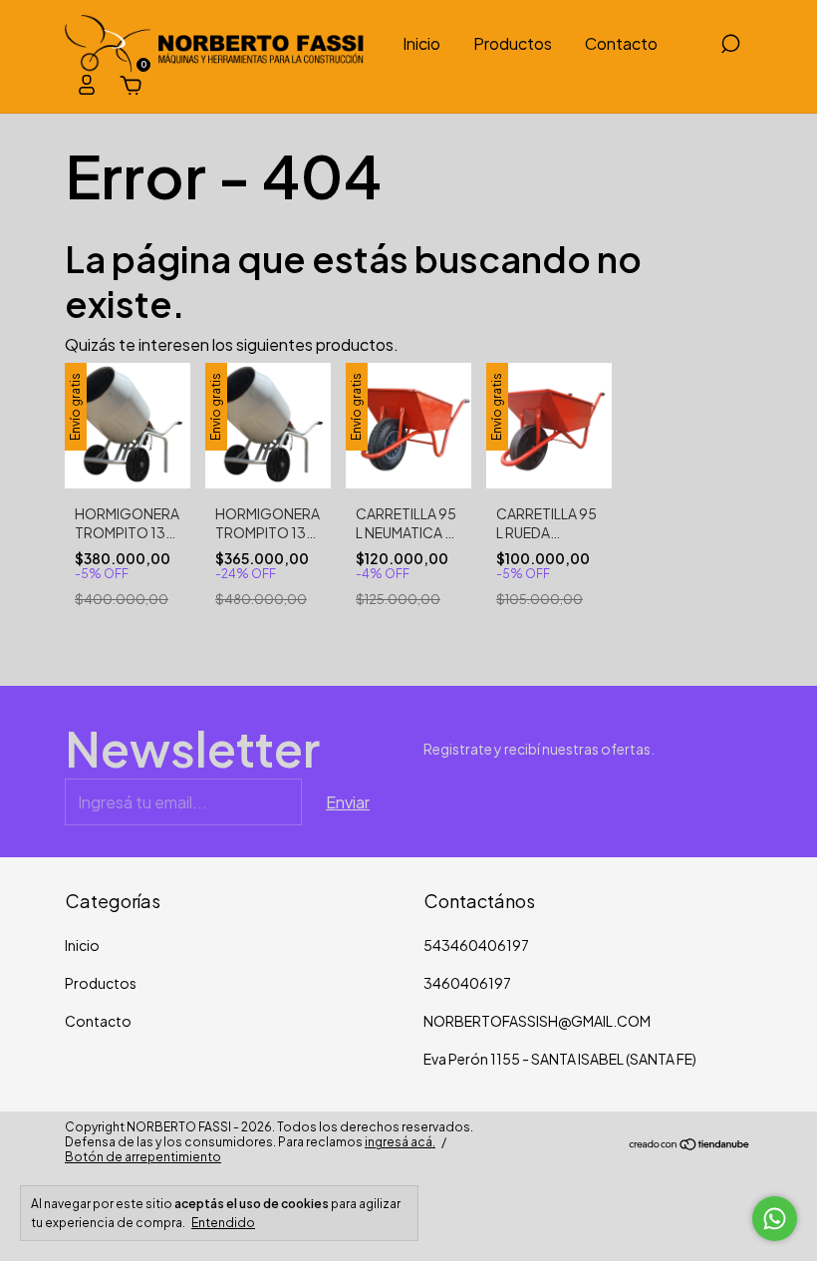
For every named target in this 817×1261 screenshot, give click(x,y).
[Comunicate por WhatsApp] (774, 1218)
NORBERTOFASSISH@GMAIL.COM (537, 1021)
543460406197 (476, 945)
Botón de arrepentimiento (143, 1156)
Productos (512, 43)
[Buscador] (730, 44)
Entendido (223, 1222)
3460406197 (467, 983)
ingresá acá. (400, 1141)
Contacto (621, 43)
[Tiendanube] (690, 1144)
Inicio (421, 43)
